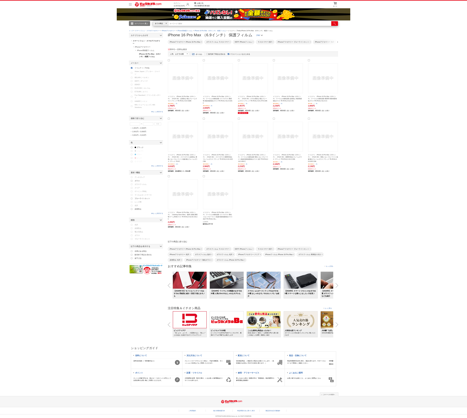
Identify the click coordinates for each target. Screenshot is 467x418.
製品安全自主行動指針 (273, 411)
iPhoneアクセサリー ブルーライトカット (293, 42)
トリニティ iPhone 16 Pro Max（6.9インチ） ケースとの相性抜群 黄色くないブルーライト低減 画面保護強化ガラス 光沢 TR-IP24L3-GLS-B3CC (253, 158)
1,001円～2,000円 (139, 128)
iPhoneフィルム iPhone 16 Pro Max (279, 254)
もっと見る (329, 266)
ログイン (181, 27)
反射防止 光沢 (175, 260)
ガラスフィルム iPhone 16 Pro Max (230, 260)
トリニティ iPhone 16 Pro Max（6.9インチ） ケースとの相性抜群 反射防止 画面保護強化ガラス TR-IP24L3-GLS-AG (287, 99)
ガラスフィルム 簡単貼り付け (309, 254)
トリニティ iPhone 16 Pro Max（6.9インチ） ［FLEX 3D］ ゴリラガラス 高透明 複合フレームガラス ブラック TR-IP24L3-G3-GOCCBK (218, 158)
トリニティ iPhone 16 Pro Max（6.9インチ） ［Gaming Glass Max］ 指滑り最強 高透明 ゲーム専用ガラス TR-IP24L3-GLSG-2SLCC (183, 216)
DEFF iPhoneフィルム (243, 42)
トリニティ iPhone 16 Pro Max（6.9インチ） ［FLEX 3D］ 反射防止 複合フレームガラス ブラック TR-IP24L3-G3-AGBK (182, 99)
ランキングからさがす (223, 27)
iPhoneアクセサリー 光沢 (179, 254)
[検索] (334, 23)
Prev (169, 285)
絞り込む (199, 54)
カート (335, 6)
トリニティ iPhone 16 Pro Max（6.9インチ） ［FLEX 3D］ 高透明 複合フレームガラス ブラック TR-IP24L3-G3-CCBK (287, 157)
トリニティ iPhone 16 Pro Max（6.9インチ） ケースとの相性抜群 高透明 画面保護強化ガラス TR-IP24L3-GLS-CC (322, 99)
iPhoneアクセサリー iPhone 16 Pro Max (185, 42)
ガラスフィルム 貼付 (203, 254)
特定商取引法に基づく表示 (246, 411)
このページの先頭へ (329, 394)
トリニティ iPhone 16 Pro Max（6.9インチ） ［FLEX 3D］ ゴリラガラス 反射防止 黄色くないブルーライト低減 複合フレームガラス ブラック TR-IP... (182, 158)
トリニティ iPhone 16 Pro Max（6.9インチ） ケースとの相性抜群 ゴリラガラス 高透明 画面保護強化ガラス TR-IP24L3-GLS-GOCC (218, 100)
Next (337, 285)
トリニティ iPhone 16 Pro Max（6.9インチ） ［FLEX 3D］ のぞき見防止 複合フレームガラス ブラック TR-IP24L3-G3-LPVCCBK (252, 99)
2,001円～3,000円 (139, 132)
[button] (330, 42)
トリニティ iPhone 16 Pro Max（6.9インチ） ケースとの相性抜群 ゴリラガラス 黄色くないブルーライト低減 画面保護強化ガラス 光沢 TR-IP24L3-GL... (217, 216)
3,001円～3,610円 (139, 135)
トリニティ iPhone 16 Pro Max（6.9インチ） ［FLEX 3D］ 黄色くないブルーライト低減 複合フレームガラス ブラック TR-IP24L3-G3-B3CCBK (323, 158)
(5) (176, 103)
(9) (246, 164)
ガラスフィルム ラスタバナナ (217, 42)
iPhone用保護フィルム (145, 50)
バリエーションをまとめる (240, 54)
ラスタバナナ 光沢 (265, 42)
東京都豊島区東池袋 (202, 4)
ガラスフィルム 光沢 (224, 254)
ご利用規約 (192, 411)
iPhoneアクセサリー (142, 47)
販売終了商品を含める (216, 54)
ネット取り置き (265, 27)
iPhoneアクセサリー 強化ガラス (198, 260)
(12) (177, 164)
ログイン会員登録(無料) (179, 4)
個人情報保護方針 (219, 411)
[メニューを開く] (130, 4)
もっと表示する (158, 112)
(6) (211, 105)
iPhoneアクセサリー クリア (248, 254)
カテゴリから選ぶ (141, 23)
